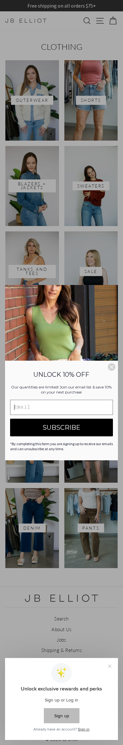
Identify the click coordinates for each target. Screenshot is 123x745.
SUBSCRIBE (61, 427)
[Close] (111, 367)
